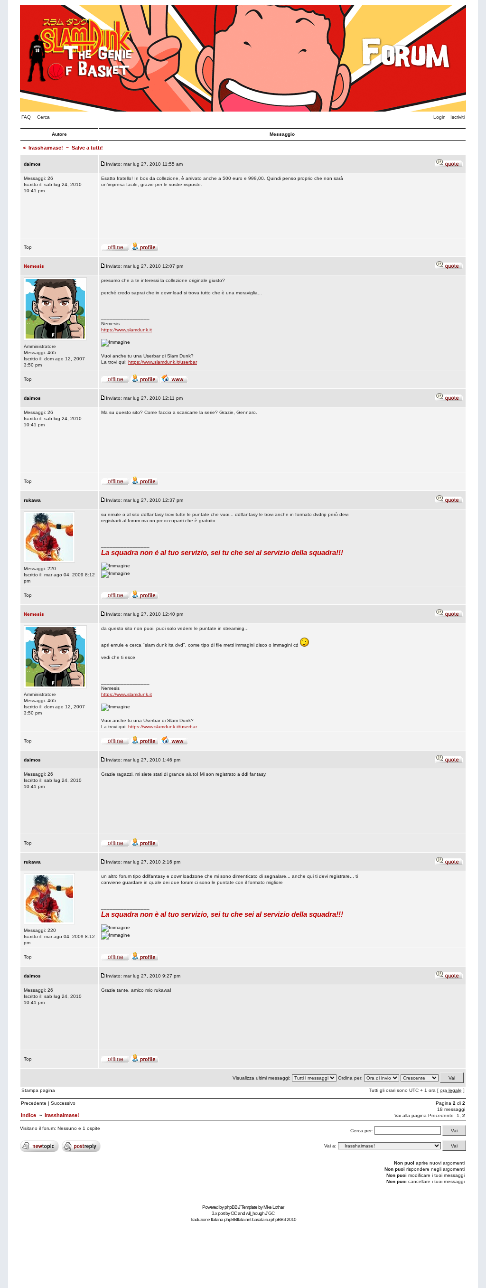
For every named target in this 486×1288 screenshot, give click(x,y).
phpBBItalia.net (237, 1219)
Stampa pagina (38, 1090)
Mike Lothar (273, 1207)
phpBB (230, 1207)
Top (28, 247)
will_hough (255, 1213)
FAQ (26, 117)
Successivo (63, 1103)
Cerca (43, 117)
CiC (234, 1213)
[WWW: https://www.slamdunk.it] (174, 381)
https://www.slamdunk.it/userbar (162, 362)
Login (439, 117)
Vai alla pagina (410, 1115)
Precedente (34, 1103)
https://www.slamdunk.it (126, 329)
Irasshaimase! (45, 147)
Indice (28, 1115)
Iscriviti (457, 117)
